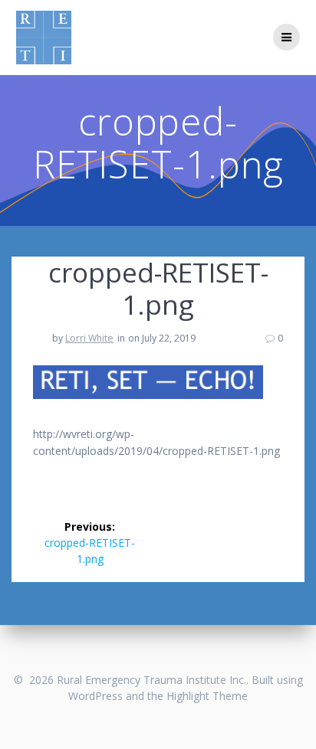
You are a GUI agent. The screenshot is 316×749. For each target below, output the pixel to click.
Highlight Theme (207, 695)
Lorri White (89, 338)
